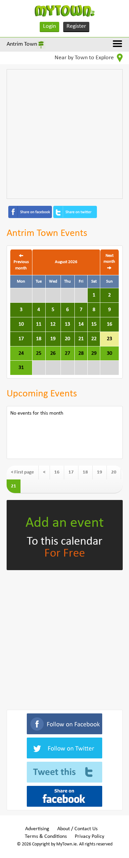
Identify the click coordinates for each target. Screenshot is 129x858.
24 (21, 353)
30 (109, 353)
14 (81, 324)
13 (67, 324)
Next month (109, 258)
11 (38, 324)
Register (76, 26)
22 (94, 338)
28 (81, 353)
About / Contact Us (77, 829)
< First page (22, 472)
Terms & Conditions (46, 836)
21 (81, 338)
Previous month (21, 265)
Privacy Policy (89, 836)
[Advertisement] (64, 134)
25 (38, 353)
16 (109, 324)
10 (21, 324)
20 (67, 338)
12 (53, 324)
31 (21, 367)
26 (53, 353)
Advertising (37, 829)
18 (38, 338)
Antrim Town (22, 44)
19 (53, 338)
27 (67, 353)
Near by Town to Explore (85, 58)
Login (49, 26)
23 (109, 338)
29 (94, 353)
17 (21, 338)
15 (94, 324)
